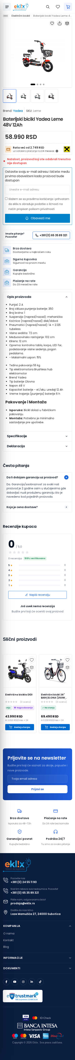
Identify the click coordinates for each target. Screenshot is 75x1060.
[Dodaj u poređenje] (67, 23)
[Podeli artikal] (59, 23)
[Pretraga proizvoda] (48, 7)
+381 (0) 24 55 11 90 (24, 882)
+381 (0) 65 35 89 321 (25, 893)
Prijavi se (37, 789)
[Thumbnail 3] (37, 96)
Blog (6, 947)
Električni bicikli (21, 16)
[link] (19, 670)
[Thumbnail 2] (23, 96)
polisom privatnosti (42, 209)
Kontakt (8, 940)
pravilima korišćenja (40, 199)
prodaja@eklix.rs (23, 903)
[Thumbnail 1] (9, 96)
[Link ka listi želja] (58, 7)
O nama (8, 933)
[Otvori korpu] (68, 7)
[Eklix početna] (20, 7)
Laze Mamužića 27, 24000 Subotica (36, 914)
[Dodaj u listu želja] (52, 23)
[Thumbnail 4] (51, 96)
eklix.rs (17, 204)
